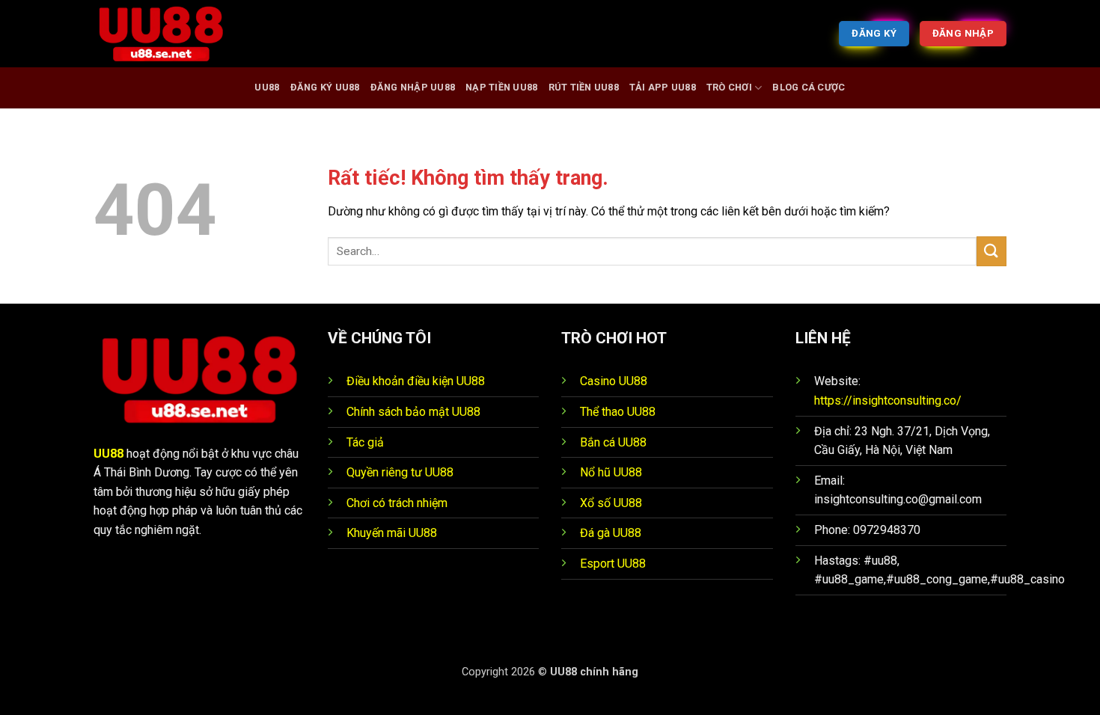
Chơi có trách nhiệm (396, 503)
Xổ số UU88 (611, 503)
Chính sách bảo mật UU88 (413, 412)
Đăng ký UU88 (325, 87)
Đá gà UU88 (610, 533)
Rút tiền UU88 (584, 87)
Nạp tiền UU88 (501, 87)
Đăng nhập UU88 (413, 87)
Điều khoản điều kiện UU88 (415, 381)
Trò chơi (729, 87)
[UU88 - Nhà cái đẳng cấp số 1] (168, 33)
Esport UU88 (613, 563)
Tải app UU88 (662, 87)
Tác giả (365, 442)
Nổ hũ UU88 (611, 472)
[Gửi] (991, 251)
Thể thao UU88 (618, 412)
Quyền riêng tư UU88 (399, 472)
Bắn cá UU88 (613, 442)
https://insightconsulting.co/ (888, 400)
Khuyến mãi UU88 (391, 533)
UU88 (266, 87)
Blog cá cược (808, 87)
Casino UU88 (613, 381)
